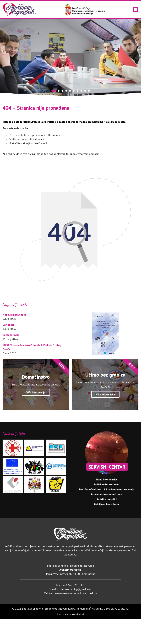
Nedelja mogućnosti (14, 314)
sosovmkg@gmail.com (78, 589)
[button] (135, 9)
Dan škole (8, 324)
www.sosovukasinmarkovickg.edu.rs (76, 593)
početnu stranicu (34, 139)
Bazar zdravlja (11, 335)
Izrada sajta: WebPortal (70, 614)
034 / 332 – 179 (75, 585)
